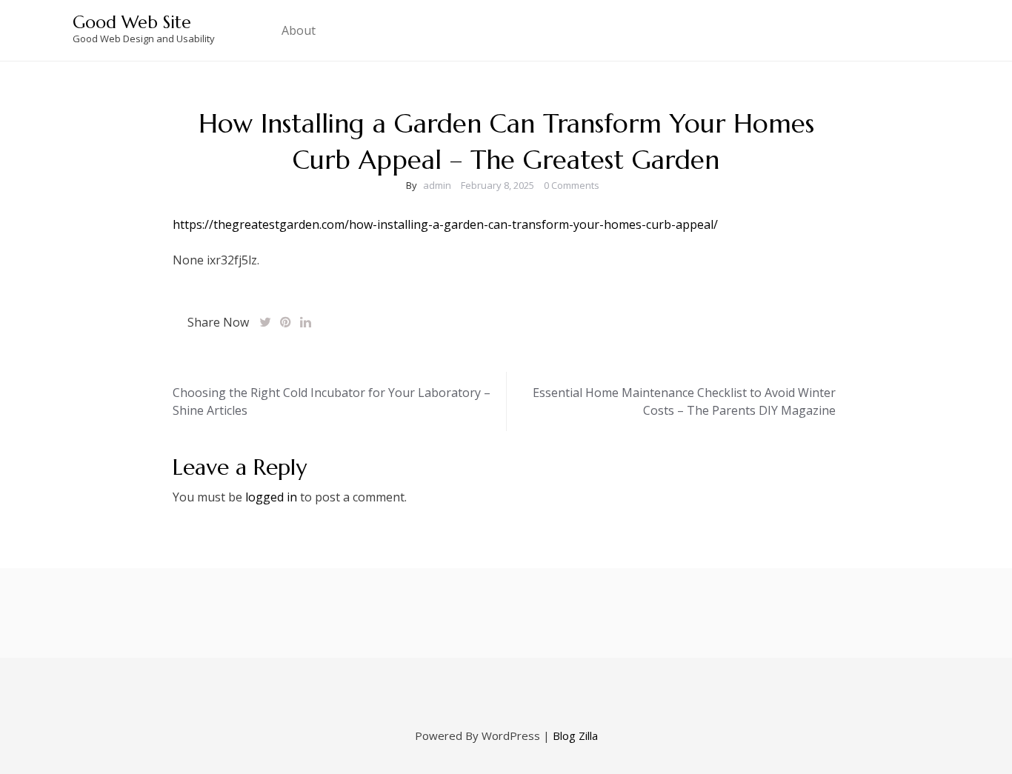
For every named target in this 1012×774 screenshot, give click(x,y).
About (299, 30)
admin (437, 185)
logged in (271, 497)
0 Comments (571, 185)
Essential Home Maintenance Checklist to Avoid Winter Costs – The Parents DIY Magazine (684, 401)
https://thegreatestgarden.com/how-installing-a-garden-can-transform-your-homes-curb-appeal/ (445, 224)
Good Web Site (132, 22)
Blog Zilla (575, 735)
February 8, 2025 (497, 185)
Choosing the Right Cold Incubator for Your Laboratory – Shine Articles (331, 401)
